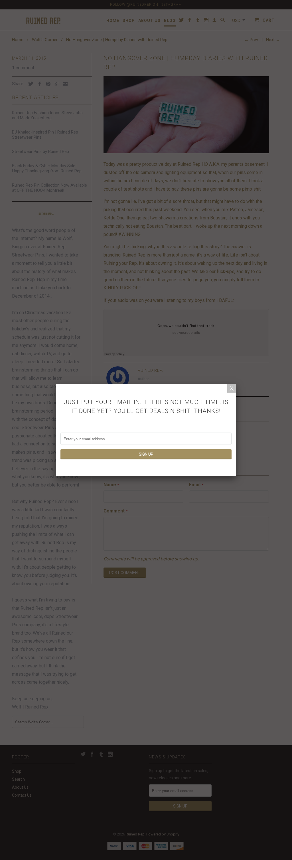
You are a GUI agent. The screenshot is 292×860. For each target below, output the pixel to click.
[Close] (231, 388)
